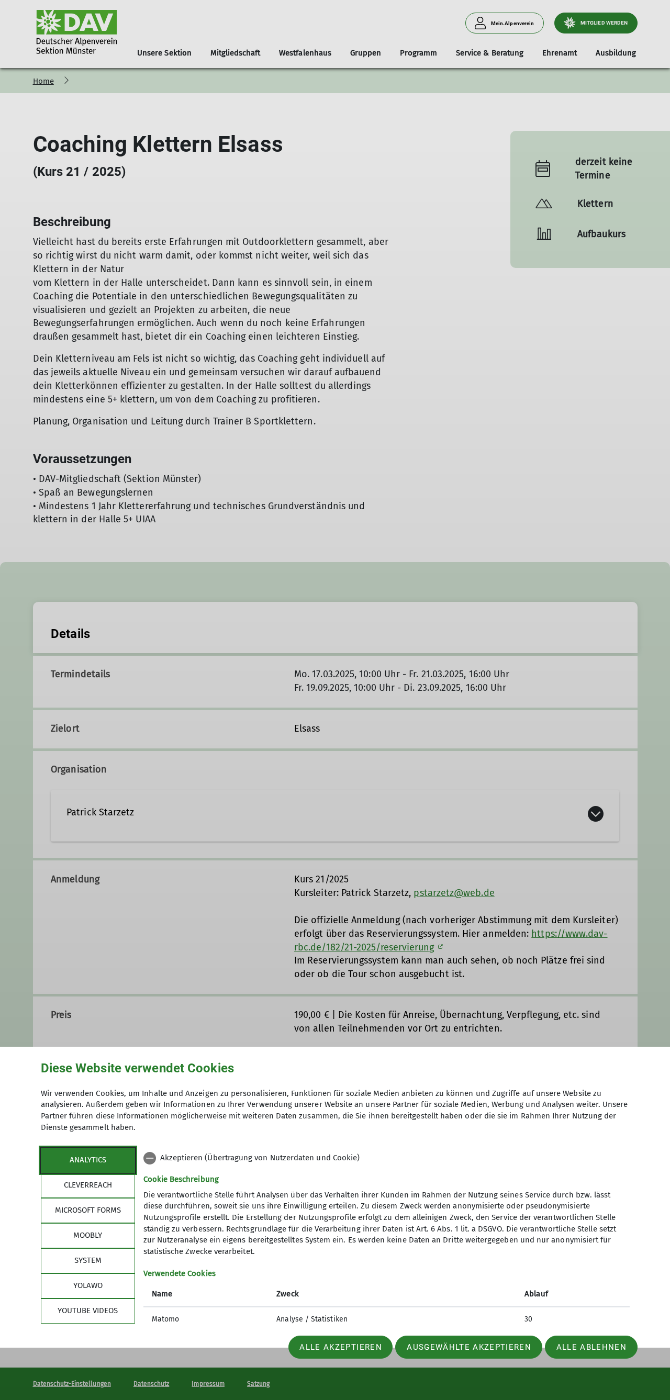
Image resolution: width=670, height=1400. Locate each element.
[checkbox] (386, 1158)
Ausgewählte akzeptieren (469, 1347)
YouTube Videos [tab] (88, 1310)
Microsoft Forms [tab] (88, 1210)
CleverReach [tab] (88, 1185)
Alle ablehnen (591, 1347)
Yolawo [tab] (88, 1285)
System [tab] (88, 1260)
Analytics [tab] (88, 1159)
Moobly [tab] (87, 1235)
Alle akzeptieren (340, 1347)
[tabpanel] (386, 1240)
